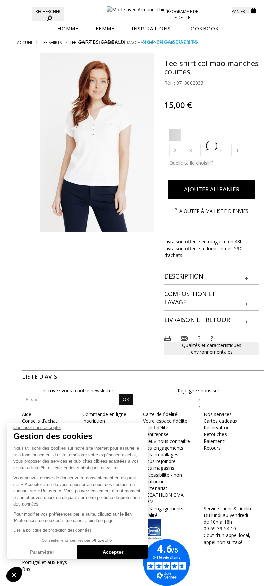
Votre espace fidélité (165, 421)
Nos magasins (158, 468)
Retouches (215, 434)
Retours (212, 448)
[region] (97, 142)
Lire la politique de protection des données (52, 530)
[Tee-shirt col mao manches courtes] (97, 142)
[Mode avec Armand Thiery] (138, 6)
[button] (212, 276)
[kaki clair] (175, 135)
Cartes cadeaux (220, 421)
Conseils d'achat (39, 421)
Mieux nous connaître (166, 441)
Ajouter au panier (211, 189)
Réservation (217, 427)
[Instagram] (199, 407)
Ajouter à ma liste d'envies (213, 211)
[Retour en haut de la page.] (252, 577)
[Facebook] (199, 400)
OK (126, 399)
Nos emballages (160, 454)
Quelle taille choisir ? (191, 163)
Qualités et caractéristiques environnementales (211, 348)
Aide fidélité (155, 427)
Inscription (93, 421)
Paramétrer (42, 552)
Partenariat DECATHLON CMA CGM (163, 495)
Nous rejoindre (159, 461)
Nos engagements (163, 448)
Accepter (113, 552)
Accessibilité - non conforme (162, 478)
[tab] (212, 277)
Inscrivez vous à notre (77, 390)
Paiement (214, 441)
